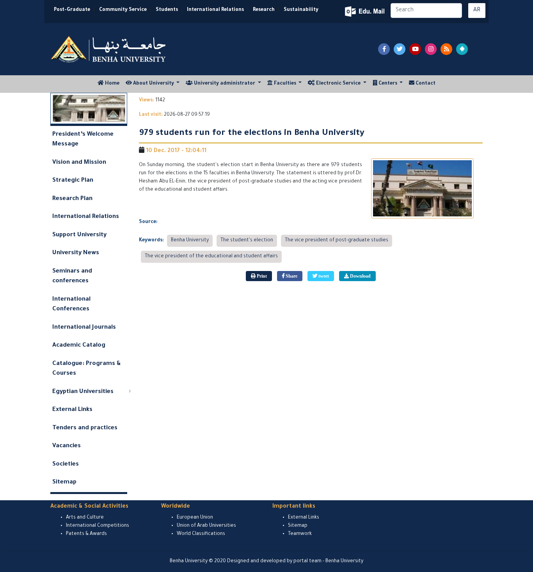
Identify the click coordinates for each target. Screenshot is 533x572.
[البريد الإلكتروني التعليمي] (365, 11)
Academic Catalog (78, 345)
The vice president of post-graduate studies (336, 240)
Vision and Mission (79, 162)
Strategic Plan (72, 180)
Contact (424, 84)
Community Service (123, 10)
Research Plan (72, 199)
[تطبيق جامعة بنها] (462, 49)
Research (264, 10)
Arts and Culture (85, 518)
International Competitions (97, 526)
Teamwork (300, 534)
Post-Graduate (72, 10)
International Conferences (71, 304)
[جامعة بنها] (109, 49)
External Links (72, 410)
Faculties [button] (285, 84)
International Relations (215, 10)
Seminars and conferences (72, 276)
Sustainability (301, 10)
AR (476, 10)
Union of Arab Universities (206, 526)
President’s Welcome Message (83, 139)
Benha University (190, 240)
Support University (79, 235)
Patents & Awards (86, 534)
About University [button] (153, 84)
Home (113, 84)
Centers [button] (387, 84)
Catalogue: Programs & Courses (86, 369)
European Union (195, 518)
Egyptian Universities (83, 392)
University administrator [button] (224, 84)
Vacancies (66, 446)
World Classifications (201, 534)
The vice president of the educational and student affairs (211, 256)
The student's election (246, 240)
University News (75, 253)
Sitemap (64, 482)
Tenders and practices (84, 428)
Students (167, 10)
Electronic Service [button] (338, 84)
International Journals (84, 327)
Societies (65, 464)
